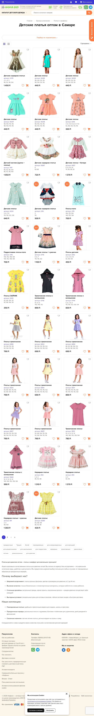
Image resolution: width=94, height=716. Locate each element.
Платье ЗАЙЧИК (10, 296)
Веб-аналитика (86, 696)
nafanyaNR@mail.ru (38, 646)
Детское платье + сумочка (45, 252)
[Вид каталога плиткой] (4, 44)
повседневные (38, 545)
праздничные (8, 545)
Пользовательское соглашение (13, 682)
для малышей (70, 545)
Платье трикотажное (12, 342)
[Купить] (27, 85)
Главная (29, 21)
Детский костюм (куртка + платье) (14, 164)
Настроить (50, 710)
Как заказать (7, 655)
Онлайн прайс (55, 7)
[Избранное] (76, 2)
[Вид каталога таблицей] (8, 44)
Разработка (75, 696)
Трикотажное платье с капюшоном (44, 297)
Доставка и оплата (8, 658)
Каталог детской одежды (13, 13)
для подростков (41, 549)
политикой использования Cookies (39, 701)
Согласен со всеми (35, 710)
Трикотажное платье (74, 429)
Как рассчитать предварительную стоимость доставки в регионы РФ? (14, 664)
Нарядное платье (42, 472)
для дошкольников (10, 549)
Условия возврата (8, 670)
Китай (27, 545)
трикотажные (65, 549)
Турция (19, 545)
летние (5, 553)
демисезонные (17, 553)
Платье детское (72, 252)
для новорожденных (54, 545)
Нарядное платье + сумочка (15, 518)
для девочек (30, 553)
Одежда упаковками (43, 21)
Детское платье (41, 76)
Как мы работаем (8, 638)
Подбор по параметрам (46, 38)
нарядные (53, 549)
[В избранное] (23, 85)
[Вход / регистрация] (71, 2)
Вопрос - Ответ (7, 679)
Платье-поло (71, 209)
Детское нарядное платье (14, 76)
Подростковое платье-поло (15, 252)
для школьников (26, 549)
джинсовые (78, 549)
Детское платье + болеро (76, 163)
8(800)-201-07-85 (44, 638)
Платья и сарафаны (60, 21)
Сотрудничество (7, 651)
